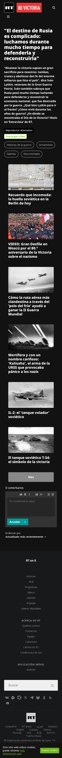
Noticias (31, 576)
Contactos (31, 631)
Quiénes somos (31, 625)
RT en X (31, 560)
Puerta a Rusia (33, 736)
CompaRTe (11, 726)
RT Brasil (26, 726)
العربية (40, 726)
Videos (31, 592)
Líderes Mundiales (31, 608)
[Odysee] (19, 697)
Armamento (46, 144)
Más (31, 477)
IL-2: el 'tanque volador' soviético (28, 414)
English (20, 729)
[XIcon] (25, 697)
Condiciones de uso (31, 652)
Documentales (32, 153)
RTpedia (31, 603)
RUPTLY (51, 732)
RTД (39, 732)
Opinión (31, 598)
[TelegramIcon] (31, 697)
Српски (47, 729)
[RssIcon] (50, 697)
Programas (31, 587)
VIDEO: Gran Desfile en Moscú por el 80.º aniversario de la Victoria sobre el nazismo (29, 250)
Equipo (31, 636)
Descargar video (15, 136)
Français (34, 729)
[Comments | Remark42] (31, 516)
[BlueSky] (38, 697)
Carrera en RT (31, 647)
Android (31, 669)
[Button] (54, 7)
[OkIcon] (44, 697)
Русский (17, 732)
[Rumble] (13, 697)
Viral (31, 582)
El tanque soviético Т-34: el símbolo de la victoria (29, 459)
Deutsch (52, 726)
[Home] (9, 7)
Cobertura (31, 642)
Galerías (11, 153)
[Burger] (8, 16)
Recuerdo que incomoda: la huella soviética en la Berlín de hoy (29, 198)
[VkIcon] (7, 697)
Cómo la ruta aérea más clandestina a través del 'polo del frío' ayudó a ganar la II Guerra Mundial (28, 305)
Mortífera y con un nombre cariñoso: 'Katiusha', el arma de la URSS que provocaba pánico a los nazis (29, 363)
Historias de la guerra (19, 144)
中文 (29, 732)
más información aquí (14, 752)
